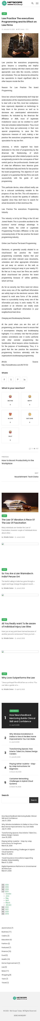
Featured (5, 947)
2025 (7, 887)
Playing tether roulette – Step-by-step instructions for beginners (22, 766)
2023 (7, 891)
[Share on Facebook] (4, 379)
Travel (4, 983)
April (7, 900)
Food (3, 955)
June (7, 896)
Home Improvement (10, 963)
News (4, 971)
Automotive (6, 928)
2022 (7, 907)
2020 (7, 911)
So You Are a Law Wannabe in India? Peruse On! (17, 575)
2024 (7, 889)
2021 (7, 909)
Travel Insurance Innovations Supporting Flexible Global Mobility (17, 859)
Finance (5, 951)
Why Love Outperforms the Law (18, 677)
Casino (4, 936)
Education (5, 940)
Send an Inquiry (20, 1016)
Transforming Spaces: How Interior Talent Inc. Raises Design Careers (23, 751)
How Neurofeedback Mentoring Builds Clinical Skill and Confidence (22, 718)
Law (4, 14)
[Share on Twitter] (10, 379)
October (8, 894)
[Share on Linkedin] (24, 379)
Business (14, 711)
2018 (7, 914)
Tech (4, 979)
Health (4, 959)
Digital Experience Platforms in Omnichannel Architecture (19, 867)
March (8, 903)
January (8, 905)
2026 (7, 885)
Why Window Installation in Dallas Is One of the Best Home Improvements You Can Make (22, 736)
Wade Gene (8, 537)
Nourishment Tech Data (26, 476)
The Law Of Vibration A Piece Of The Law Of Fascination (18, 521)
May (7, 898)
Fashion (5, 943)
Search (5, 795)
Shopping (5, 975)
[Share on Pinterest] (17, 379)
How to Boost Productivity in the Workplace (18, 462)
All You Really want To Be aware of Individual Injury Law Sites (19, 625)
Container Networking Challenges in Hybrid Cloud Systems (21, 781)
